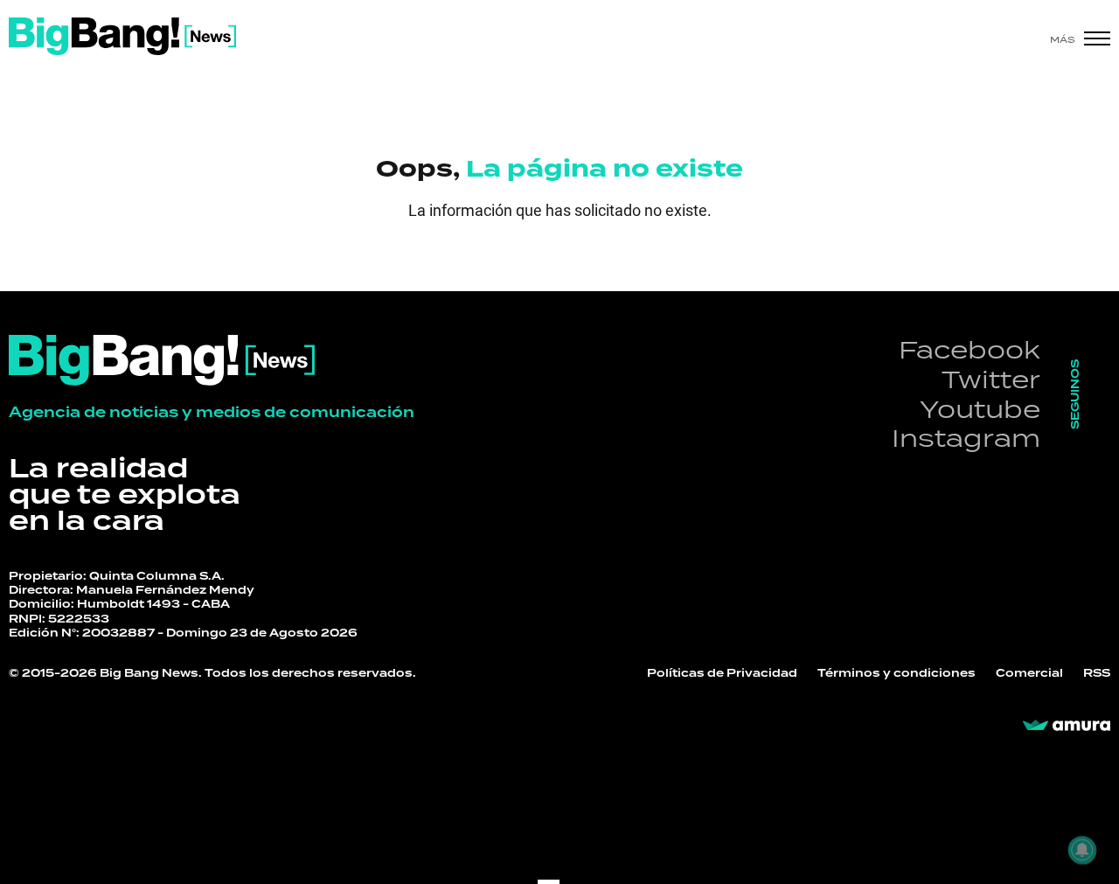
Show (62, 260)
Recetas (625, 250)
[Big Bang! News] (122, 36)
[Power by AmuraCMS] (1066, 725)
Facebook (969, 349)
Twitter (991, 379)
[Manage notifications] (1082, 850)
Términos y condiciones (896, 673)
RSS (1096, 673)
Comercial (1029, 673)
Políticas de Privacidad (722, 673)
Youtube (980, 409)
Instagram (966, 437)
